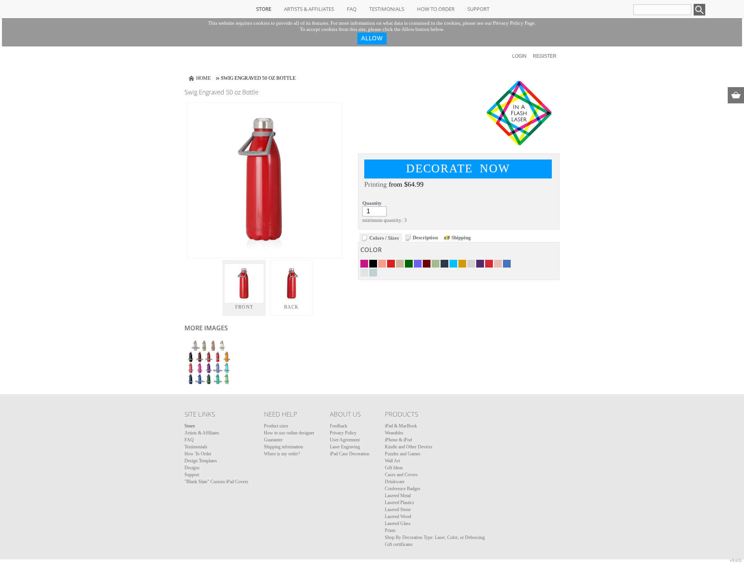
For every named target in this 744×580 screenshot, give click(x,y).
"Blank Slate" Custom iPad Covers (216, 481)
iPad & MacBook (401, 426)
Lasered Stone (398, 509)
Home (203, 78)
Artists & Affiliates (309, 8)
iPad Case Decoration (349, 453)
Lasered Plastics (399, 502)
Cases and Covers (401, 474)
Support (478, 8)
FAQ (351, 8)
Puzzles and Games (402, 453)
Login (519, 56)
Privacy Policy (343, 433)
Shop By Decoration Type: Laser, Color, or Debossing (435, 537)
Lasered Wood (398, 516)
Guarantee (273, 440)
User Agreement (345, 440)
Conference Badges (402, 488)
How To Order (436, 8)
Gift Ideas (394, 467)
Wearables (394, 433)
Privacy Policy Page (514, 23)
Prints (390, 530)
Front (244, 307)
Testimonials (386, 8)
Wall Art (392, 460)
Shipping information (283, 447)
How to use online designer (289, 433)
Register (544, 56)
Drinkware (395, 481)
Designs (192, 467)
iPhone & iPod (398, 440)
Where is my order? (282, 453)
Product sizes (276, 426)
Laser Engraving (345, 447)
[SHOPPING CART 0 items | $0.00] (736, 95)
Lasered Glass (398, 523)
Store (263, 8)
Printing (375, 184)
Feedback (338, 426)
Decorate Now (458, 168)
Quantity (372, 203)
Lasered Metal (398, 495)
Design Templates (200, 460)
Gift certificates (399, 544)
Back (291, 307)
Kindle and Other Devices (408, 447)
